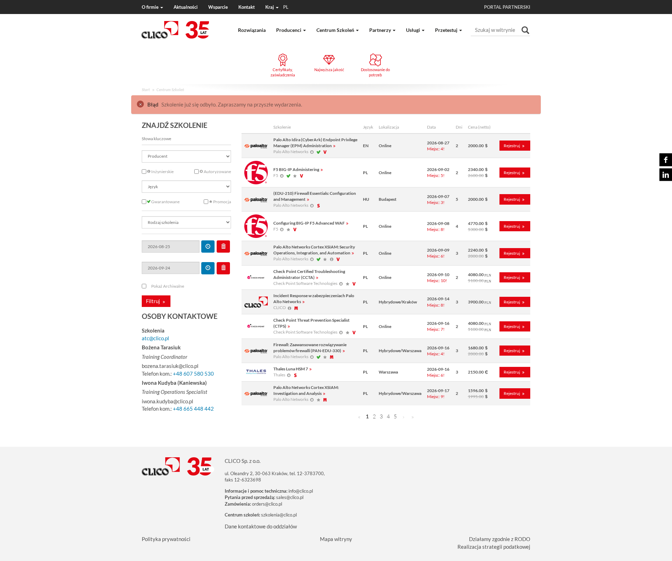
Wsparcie (218, 7)
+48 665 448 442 (193, 408)
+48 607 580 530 (193, 373)
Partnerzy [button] (380, 30)
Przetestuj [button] (446, 30)
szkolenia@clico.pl (279, 515)
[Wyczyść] (223, 246)
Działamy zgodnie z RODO (499, 539)
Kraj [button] (276, 7)
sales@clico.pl (289, 497)
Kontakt (246, 7)
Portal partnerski (507, 7)
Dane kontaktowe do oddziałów (261, 526)
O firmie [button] (151, 7)
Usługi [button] (413, 30)
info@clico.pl (300, 491)
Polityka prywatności (166, 539)
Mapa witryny (336, 539)
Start (146, 89)
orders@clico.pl (267, 504)
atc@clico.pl (155, 338)
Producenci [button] (289, 30)
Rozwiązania (252, 30)
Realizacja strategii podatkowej (493, 546)
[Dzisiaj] (208, 246)
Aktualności (186, 7)
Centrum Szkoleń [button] (335, 30)
